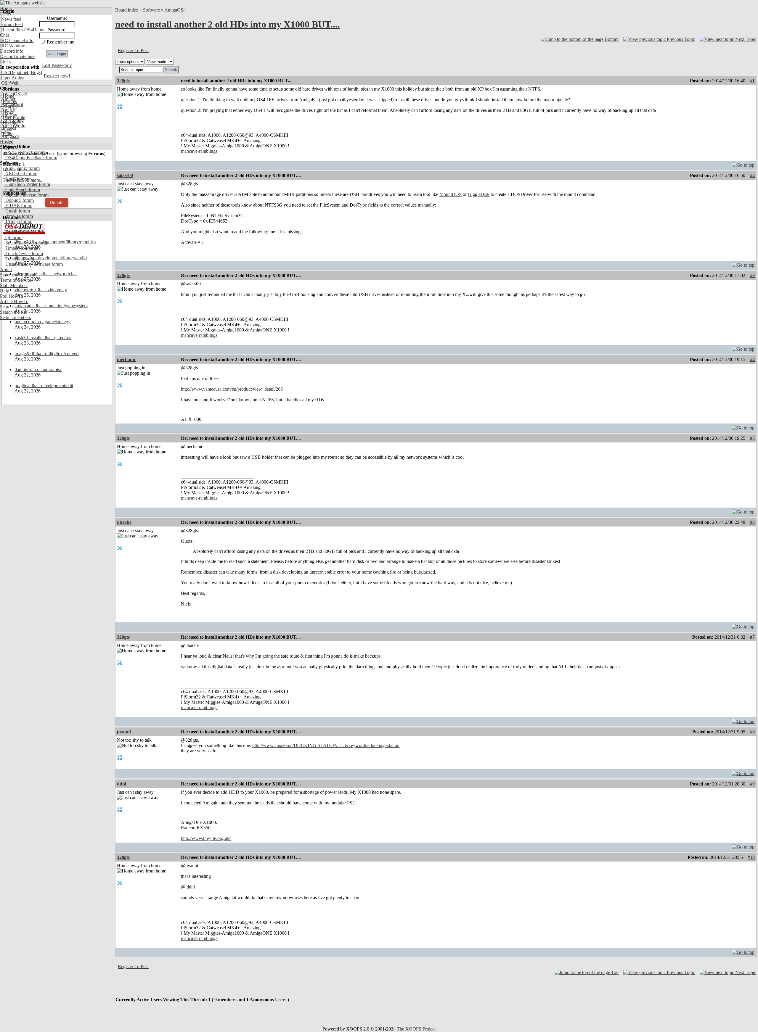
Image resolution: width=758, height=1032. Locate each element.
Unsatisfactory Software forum (33, 264)
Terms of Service (16, 280)
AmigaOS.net (13, 93)
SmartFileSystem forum (26, 242)
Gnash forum (17, 210)
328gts (123, 80)
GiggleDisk (478, 194)
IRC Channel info (16, 40)
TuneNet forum (19, 258)
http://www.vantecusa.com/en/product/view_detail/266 (232, 389)
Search (6, 306)
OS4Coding (12, 120)
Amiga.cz (9, 136)
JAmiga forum (18, 221)
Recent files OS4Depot (22, 29)
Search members (15, 317)
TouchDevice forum (23, 253)
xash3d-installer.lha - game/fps (43, 337)
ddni (121, 783)
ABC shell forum (20, 173)
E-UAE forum (18, 205)
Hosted (6, 141)
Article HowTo (14, 301)
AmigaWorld (12, 125)
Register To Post (133, 50)
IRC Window (12, 45)
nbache (124, 522)
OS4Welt (9, 83)
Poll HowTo (11, 296)
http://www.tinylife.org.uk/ (206, 838)
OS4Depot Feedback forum (30, 157)
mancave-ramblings (199, 151)
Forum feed (11, 24)
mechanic (126, 359)
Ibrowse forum (18, 216)
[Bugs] (35, 72)
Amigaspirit (11, 104)
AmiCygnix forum (22, 168)
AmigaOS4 (175, 9)
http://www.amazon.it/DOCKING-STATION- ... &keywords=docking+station (325, 745)
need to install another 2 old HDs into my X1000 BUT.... (227, 24)
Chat (4, 35)
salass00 (125, 175)
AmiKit (7, 109)
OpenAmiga (12, 77)
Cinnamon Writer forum (27, 184)
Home (6, 8)
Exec (5, 130)
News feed (10, 19)
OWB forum (16, 232)
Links (5, 61)
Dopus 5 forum (19, 200)
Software (151, 9)
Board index (126, 9)
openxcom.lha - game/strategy (42, 321)
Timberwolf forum (22, 248)
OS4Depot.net (14, 72)
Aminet (7, 99)
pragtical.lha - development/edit (44, 385)
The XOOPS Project (416, 1028)
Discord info (11, 51)
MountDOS (450, 194)
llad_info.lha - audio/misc (38, 369)
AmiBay (8, 114)
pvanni (124, 731)
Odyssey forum (19, 226)
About (6, 269)
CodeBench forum (22, 189)
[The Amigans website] (23, 2)
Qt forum (13, 237)
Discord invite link (17, 56)
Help (4, 290)
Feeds (5, 13)
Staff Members (14, 285)
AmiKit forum (18, 178)
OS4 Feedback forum (25, 152)
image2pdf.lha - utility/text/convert (47, 353)
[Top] (743, 163)
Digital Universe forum (26, 194)
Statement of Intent (17, 274)
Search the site (13, 312)
